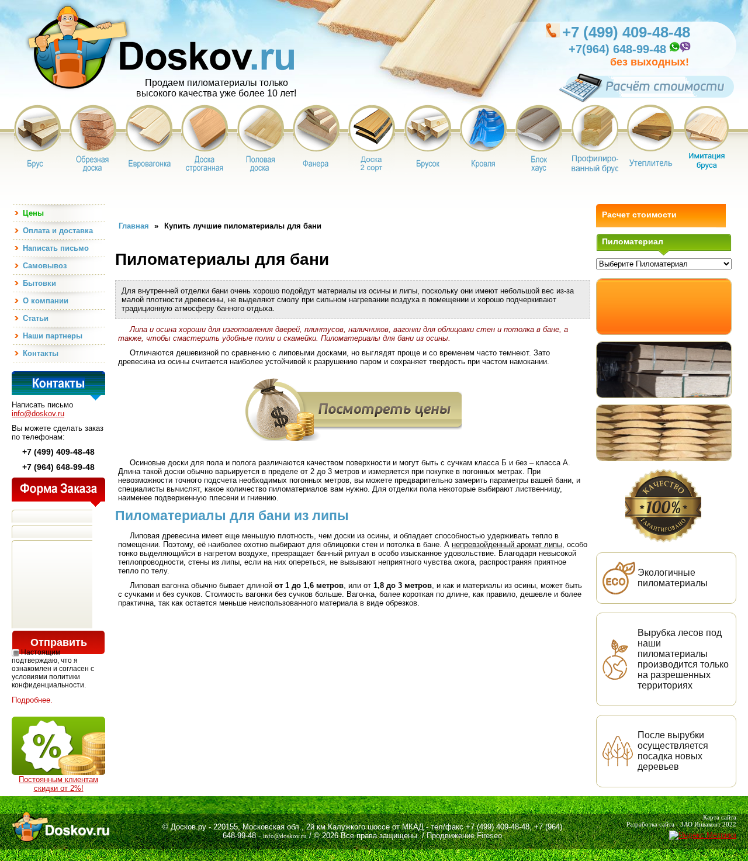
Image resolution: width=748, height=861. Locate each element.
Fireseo (489, 835)
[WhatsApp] (674, 50)
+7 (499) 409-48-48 (626, 32)
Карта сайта (719, 817)
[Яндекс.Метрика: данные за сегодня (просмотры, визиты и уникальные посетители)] (702, 835)
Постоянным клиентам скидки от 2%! (58, 784)
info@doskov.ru (38, 413)
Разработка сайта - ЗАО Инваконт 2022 (681, 824)
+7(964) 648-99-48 (617, 49)
